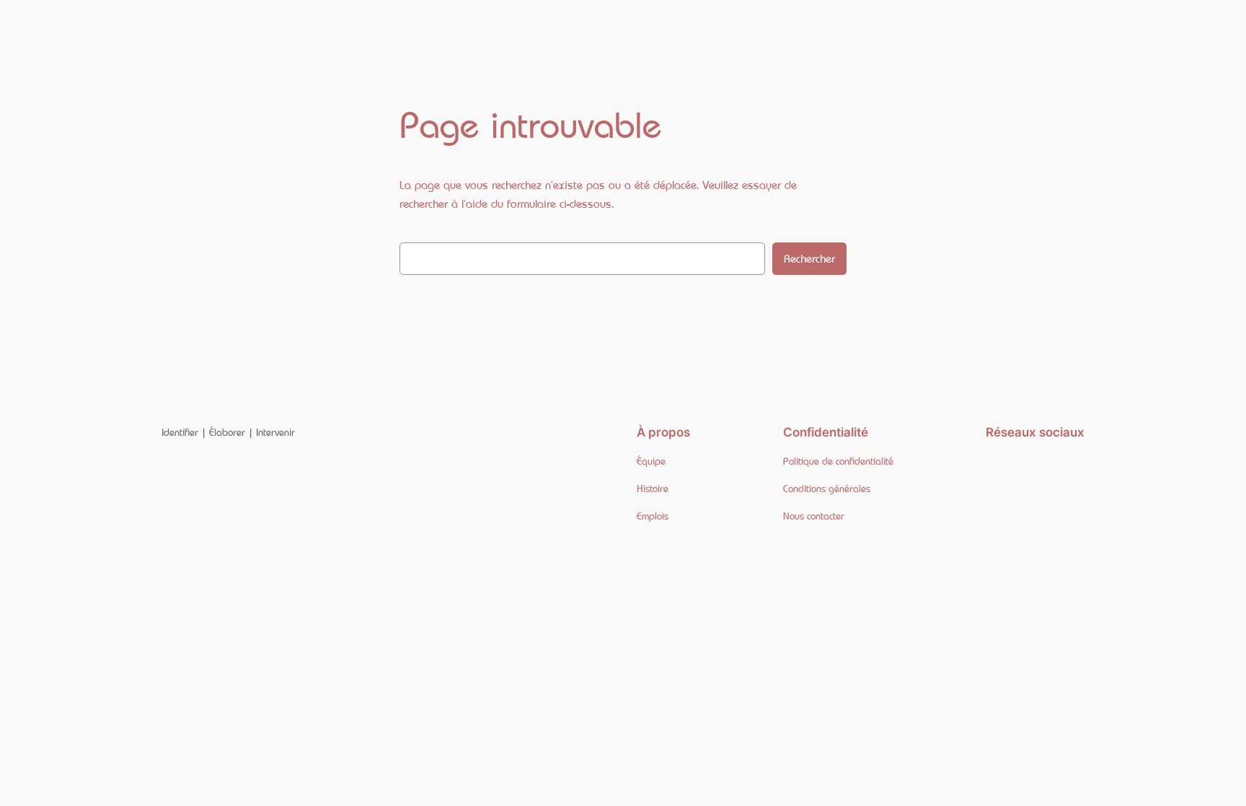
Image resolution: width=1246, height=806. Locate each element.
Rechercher (809, 259)
